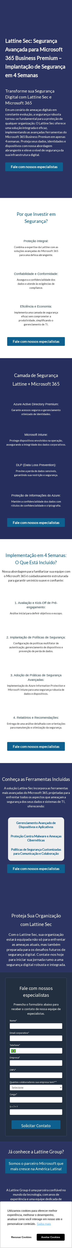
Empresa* (15, 1057)
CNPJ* (13, 1069)
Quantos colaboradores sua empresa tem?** (33, 1082)
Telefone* (15, 1045)
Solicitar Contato (36, 1125)
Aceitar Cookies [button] (50, 1237)
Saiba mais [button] (44, 1223)
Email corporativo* (19, 1032)
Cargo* (13, 1094)
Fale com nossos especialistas (34, 167)
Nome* (13, 1020)
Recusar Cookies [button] (21, 1237)
